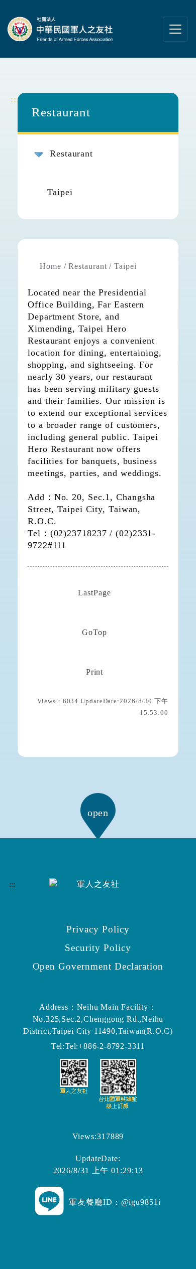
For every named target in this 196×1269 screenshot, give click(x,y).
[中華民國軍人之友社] (65, 29)
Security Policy (98, 947)
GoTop (94, 632)
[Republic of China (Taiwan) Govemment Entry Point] (98, 1082)
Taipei (59, 192)
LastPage (94, 592)
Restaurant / (90, 266)
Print (95, 672)
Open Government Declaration (98, 966)
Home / (53, 266)
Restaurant (71, 153)
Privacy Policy (97, 929)
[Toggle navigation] (175, 29)
